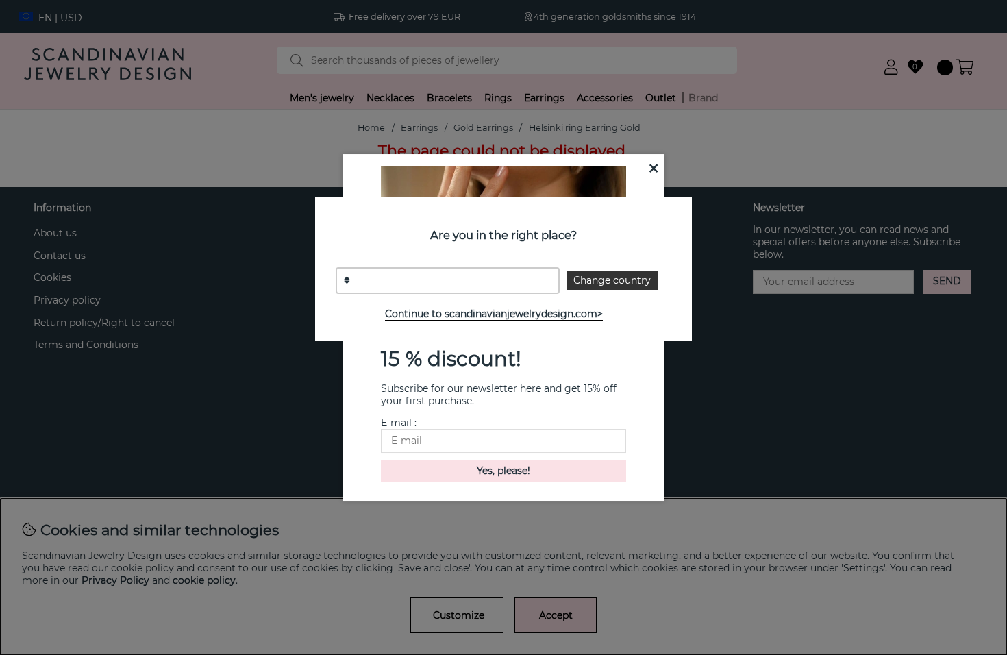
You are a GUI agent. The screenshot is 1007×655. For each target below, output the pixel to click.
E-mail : (399, 423)
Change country (612, 280)
